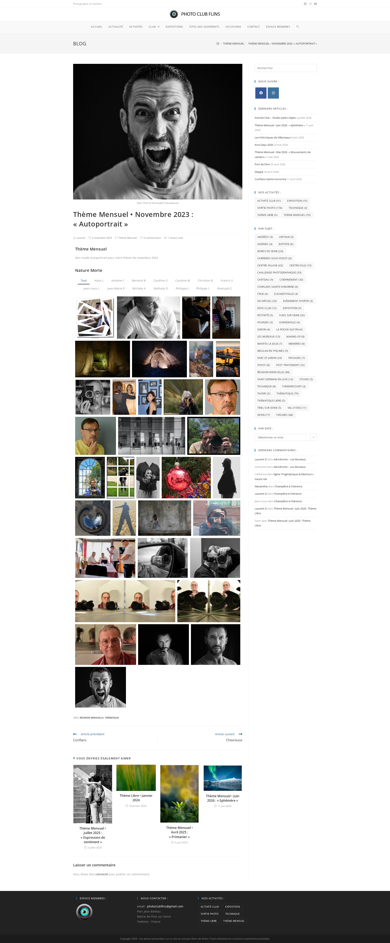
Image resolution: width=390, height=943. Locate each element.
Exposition (297, 201)
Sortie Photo (269, 208)
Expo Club (267, 308)
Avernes (264, 244)
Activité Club (269, 201)
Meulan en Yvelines (272, 351)
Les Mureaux (268, 336)
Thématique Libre (271, 400)
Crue (262, 294)
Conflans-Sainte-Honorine (270, 179)
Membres (297, 343)
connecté (101, 874)
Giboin (263, 329)
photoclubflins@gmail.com (165, 906)
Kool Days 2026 (264, 145)
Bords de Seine (270, 251)
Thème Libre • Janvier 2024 (136, 797)
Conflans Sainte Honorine (277, 287)
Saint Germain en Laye (275, 379)
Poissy (263, 365)
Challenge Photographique (279, 272)
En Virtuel (267, 301)
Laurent (81, 238)
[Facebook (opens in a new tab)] (305, 4)
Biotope (286, 244)
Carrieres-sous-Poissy (274, 258)
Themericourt (294, 386)
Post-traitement (290, 365)
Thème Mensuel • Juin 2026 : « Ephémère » (222, 798)
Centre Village (270, 265)
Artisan (286, 237)
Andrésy (265, 237)
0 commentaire (152, 238)
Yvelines (284, 415)
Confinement (291, 279)
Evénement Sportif (298, 301)
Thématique (112, 717)
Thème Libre (267, 215)
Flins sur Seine (292, 315)
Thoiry (263, 393)
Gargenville (289, 322)
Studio (306, 379)
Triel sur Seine (269, 407)
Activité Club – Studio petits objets (275, 118)
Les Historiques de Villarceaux (273, 137)
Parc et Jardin (269, 358)
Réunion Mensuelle (92, 717)
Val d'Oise (297, 407)
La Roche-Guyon (289, 329)
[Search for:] (286, 68)
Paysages (296, 358)
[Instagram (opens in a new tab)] (310, 4)
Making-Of (295, 336)
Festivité (265, 315)
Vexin (263, 415)
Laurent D (261, 459)
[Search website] (297, 27)
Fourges (265, 322)
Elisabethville (286, 294)
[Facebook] (260, 93)
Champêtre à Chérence (288, 486)
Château (265, 279)
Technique (298, 208)
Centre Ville (300, 265)
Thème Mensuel (128, 238)
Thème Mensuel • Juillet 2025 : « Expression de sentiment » (92, 835)
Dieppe (259, 172)
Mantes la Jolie (269, 343)
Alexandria (261, 486)
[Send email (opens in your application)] (315, 4)
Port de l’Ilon (262, 164)
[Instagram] (273, 93)
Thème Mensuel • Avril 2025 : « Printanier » (179, 832)
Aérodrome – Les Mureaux (290, 459)
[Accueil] (218, 43)
